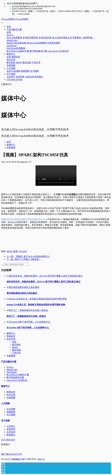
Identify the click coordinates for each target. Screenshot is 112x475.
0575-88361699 (8, 440)
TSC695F (22, 251)
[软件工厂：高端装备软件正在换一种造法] (27, 310)
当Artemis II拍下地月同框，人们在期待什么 (28, 327)
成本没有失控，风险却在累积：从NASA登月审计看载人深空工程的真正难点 (43, 281)
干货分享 (16, 353)
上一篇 (28, 256)
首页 (9, 26)
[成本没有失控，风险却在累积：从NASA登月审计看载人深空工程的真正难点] (45, 276)
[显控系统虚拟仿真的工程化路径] (23, 287)
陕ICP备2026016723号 (11, 454)
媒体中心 (11, 144)
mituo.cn (41, 459)
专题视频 (11, 147)
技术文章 (11, 339)
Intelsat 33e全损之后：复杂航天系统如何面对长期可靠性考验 (36, 304)
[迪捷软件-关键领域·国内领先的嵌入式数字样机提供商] (56, 19)
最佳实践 (16, 350)
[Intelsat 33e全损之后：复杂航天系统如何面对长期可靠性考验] (37, 299)
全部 (9, 32)
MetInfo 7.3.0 (18, 459)
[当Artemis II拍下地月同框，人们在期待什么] (28, 322)
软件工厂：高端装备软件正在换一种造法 (26, 316)
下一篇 (24, 259)
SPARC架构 (12, 251)
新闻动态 (11, 336)
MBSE (15, 347)
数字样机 (16, 345)
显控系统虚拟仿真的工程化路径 (22, 293)
